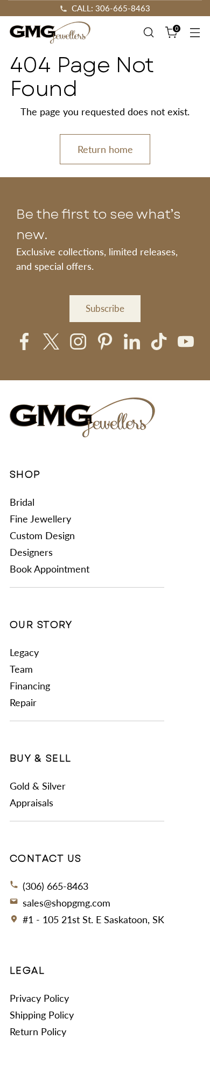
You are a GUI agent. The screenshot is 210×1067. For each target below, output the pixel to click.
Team (21, 669)
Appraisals (31, 802)
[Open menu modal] (195, 33)
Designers (31, 552)
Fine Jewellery (40, 519)
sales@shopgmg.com (66, 903)
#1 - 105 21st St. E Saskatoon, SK (93, 919)
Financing (30, 686)
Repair (23, 702)
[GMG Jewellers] (50, 33)
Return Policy (38, 1031)
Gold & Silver (38, 786)
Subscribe (105, 308)
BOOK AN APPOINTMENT (111, 8)
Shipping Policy (42, 1015)
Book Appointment (49, 569)
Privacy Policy (39, 998)
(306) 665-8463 (55, 886)
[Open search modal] (148, 33)
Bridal (22, 502)
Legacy (24, 652)
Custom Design (42, 535)
